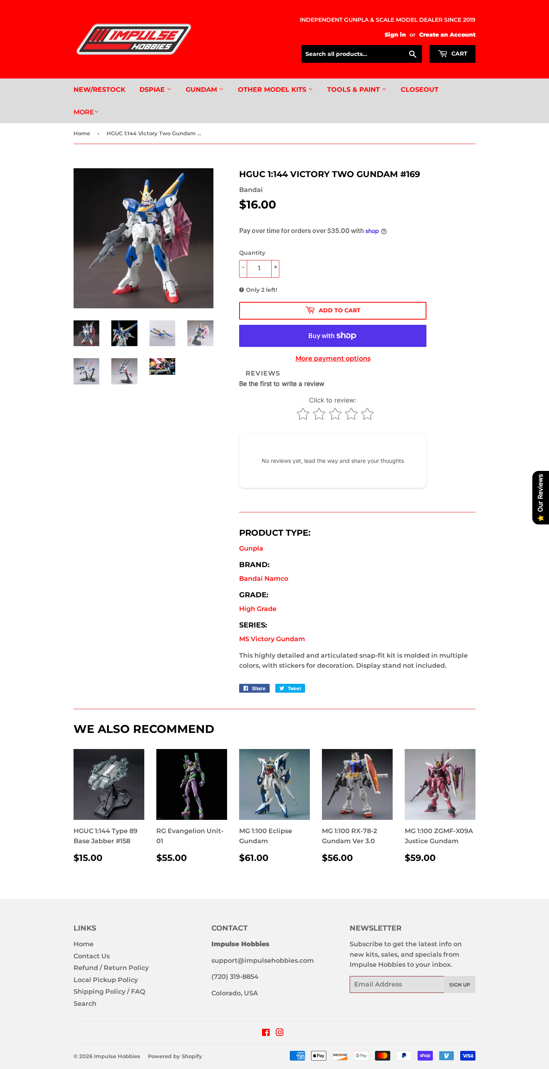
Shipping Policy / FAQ (109, 991)
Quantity (252, 252)
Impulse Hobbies (117, 1056)
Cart (458, 53)
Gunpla (251, 548)
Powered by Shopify (175, 1056)
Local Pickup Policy (106, 980)
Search (85, 1003)
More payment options (333, 358)
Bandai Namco (263, 578)
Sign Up (459, 985)
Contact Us (92, 956)
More (84, 112)
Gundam (202, 89)
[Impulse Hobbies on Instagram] (280, 1033)
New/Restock (99, 89)
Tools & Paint (354, 89)
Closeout (419, 89)
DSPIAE (153, 89)
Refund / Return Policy (111, 968)
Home (82, 133)
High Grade (258, 609)
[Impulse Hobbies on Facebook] (266, 1033)
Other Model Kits (273, 89)
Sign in (395, 34)
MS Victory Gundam (272, 639)
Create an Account (447, 34)
